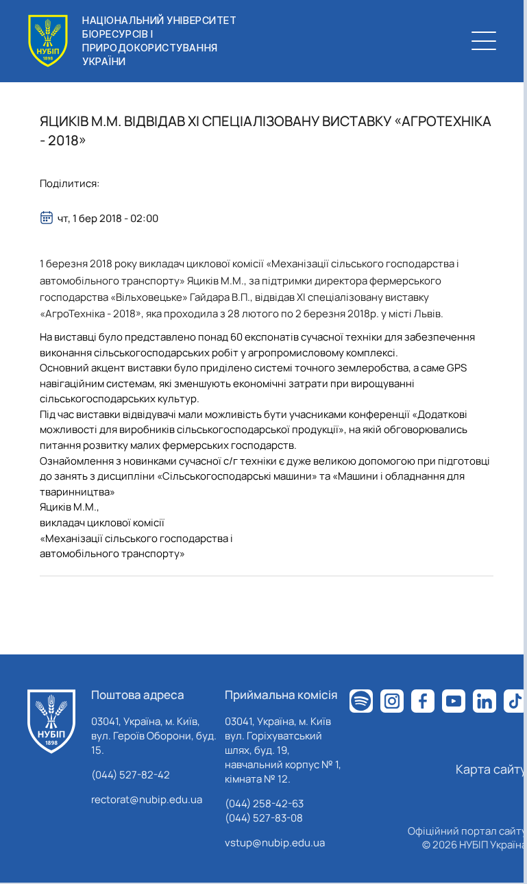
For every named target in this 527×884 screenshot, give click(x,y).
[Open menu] (484, 41)
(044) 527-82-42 (130, 775)
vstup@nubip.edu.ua (275, 842)
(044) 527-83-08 (264, 818)
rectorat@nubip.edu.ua (146, 799)
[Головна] (51, 721)
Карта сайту (491, 769)
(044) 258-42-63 (264, 803)
